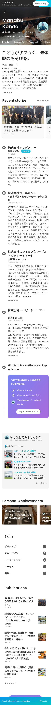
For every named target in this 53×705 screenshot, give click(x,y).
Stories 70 (19, 42)
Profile (5, 42)
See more (7, 92)
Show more (43, 100)
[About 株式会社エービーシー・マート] (4, 312)
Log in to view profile (28, 411)
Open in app (40, 3)
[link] (19, 515)
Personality (35, 42)
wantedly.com (14, 511)
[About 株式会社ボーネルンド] (4, 193)
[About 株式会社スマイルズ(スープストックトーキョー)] (4, 253)
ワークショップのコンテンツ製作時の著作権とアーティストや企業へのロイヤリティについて (19, 516)
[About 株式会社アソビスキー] (4, 147)
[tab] (5, 42)
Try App (43, 701)
